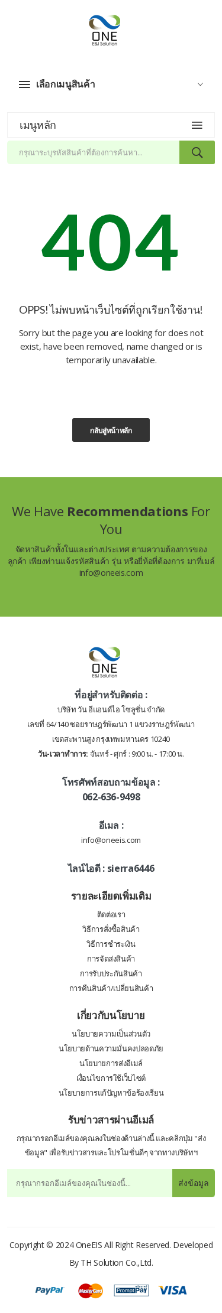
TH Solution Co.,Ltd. (117, 1262)
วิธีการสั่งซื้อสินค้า (110, 929)
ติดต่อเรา (111, 914)
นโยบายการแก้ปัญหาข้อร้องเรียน (111, 1092)
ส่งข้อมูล (193, 1182)
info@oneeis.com (111, 572)
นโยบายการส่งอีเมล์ (111, 1063)
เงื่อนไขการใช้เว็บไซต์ (111, 1078)
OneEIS (89, 1244)
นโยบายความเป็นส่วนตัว (111, 1033)
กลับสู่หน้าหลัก (111, 430)
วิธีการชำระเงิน (110, 944)
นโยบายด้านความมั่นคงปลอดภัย (111, 1048)
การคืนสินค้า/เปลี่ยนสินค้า (111, 988)
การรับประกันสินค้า (110, 973)
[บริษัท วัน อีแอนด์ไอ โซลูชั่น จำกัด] (111, 28)
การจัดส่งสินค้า (111, 958)
